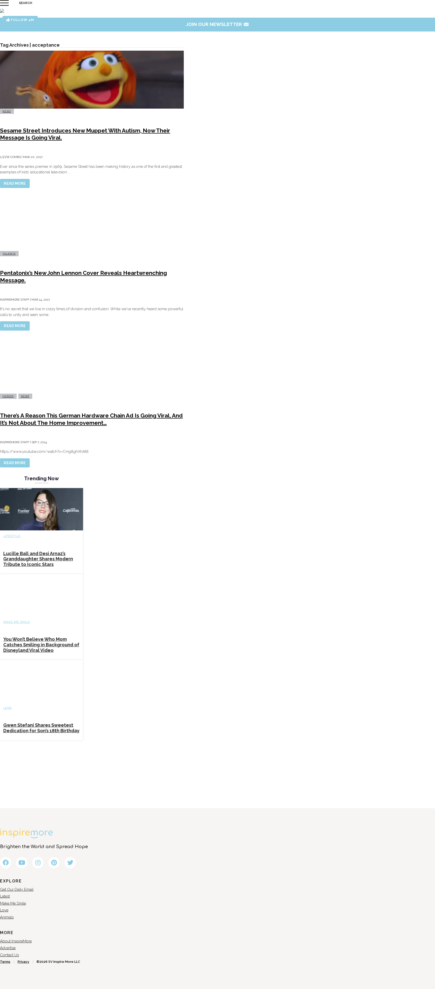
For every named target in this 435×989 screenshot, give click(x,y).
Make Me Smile (16, 622)
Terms (5, 962)
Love (7, 708)
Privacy (23, 962)
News (7, 111)
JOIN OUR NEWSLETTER (217, 24)
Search (25, 3)
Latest (5, 896)
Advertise (8, 948)
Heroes (8, 396)
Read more (15, 183)
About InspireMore (16, 941)
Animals (7, 917)
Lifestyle (11, 536)
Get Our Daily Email (16, 889)
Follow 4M (22, 20)
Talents (9, 253)
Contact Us (9, 955)
